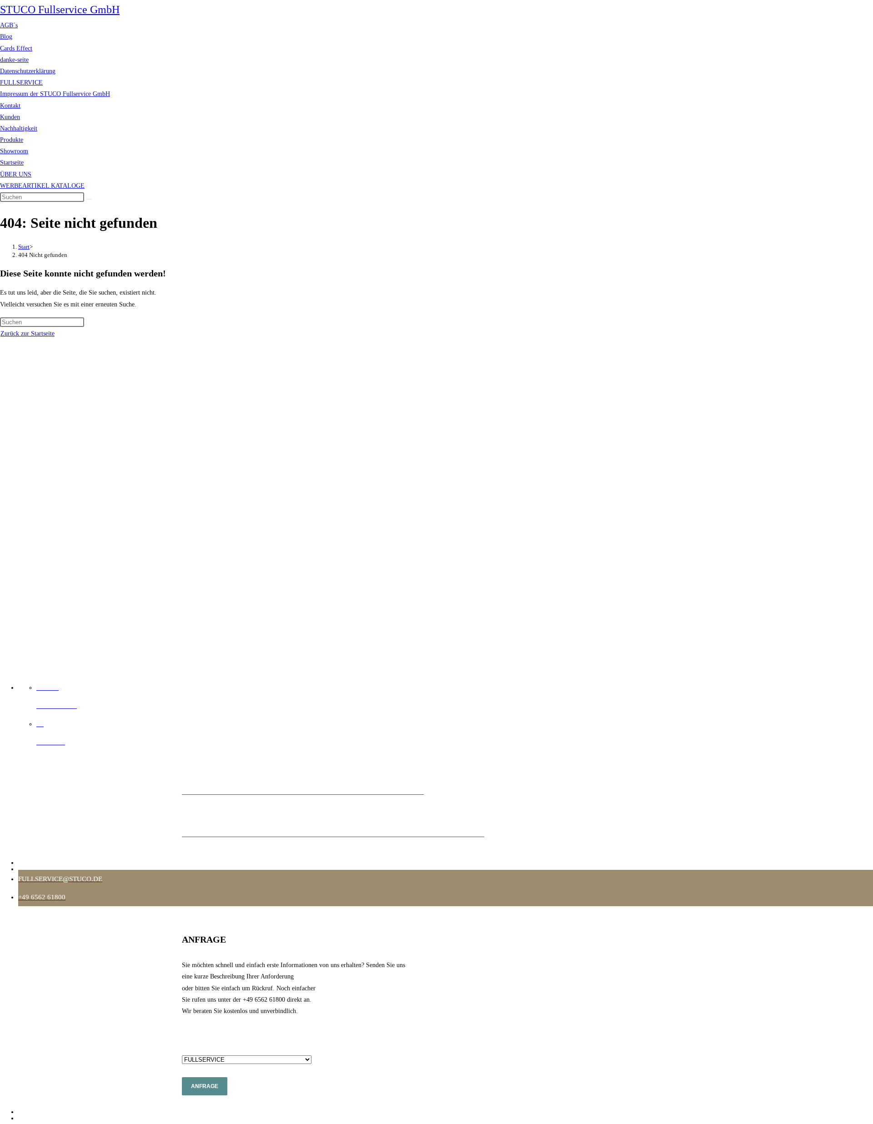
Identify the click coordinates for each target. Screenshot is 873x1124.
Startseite (12, 162)
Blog (6, 36)
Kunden (10, 117)
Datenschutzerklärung (27, 71)
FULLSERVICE (21, 82)
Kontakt (10, 105)
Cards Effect (16, 48)
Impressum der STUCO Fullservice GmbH (55, 93)
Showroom (14, 151)
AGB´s (9, 25)
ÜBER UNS (15, 174)
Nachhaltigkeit (18, 128)
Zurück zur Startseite (27, 333)
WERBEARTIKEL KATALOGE (42, 185)
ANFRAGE (204, 1086)
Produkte (11, 139)
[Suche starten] (89, 199)
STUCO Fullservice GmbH (60, 9)
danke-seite (14, 59)
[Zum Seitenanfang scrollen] (2, 665)
